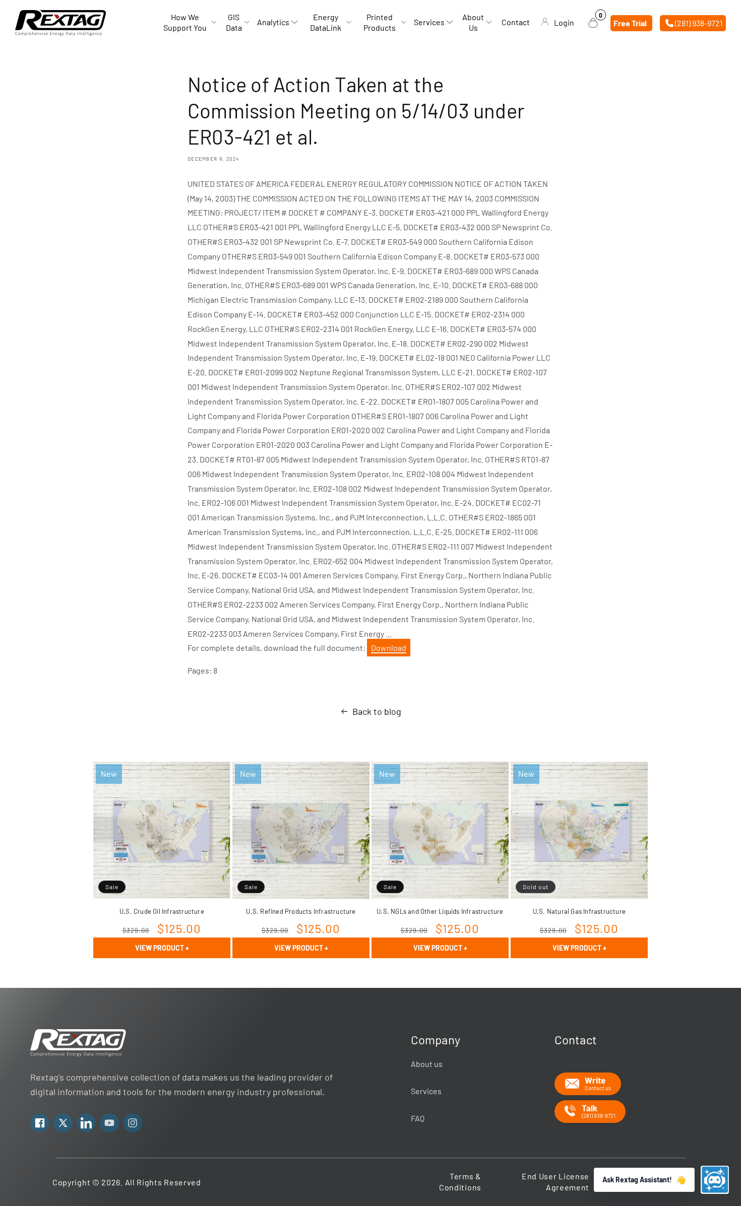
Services (426, 1091)
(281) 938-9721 (698, 22)
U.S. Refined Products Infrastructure (300, 911)
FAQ (417, 1118)
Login (564, 22)
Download (388, 647)
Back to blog (376, 711)
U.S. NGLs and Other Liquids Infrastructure (440, 911)
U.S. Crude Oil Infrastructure (161, 911)
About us (427, 1063)
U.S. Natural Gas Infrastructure (579, 911)
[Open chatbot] (715, 1180)
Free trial (630, 22)
